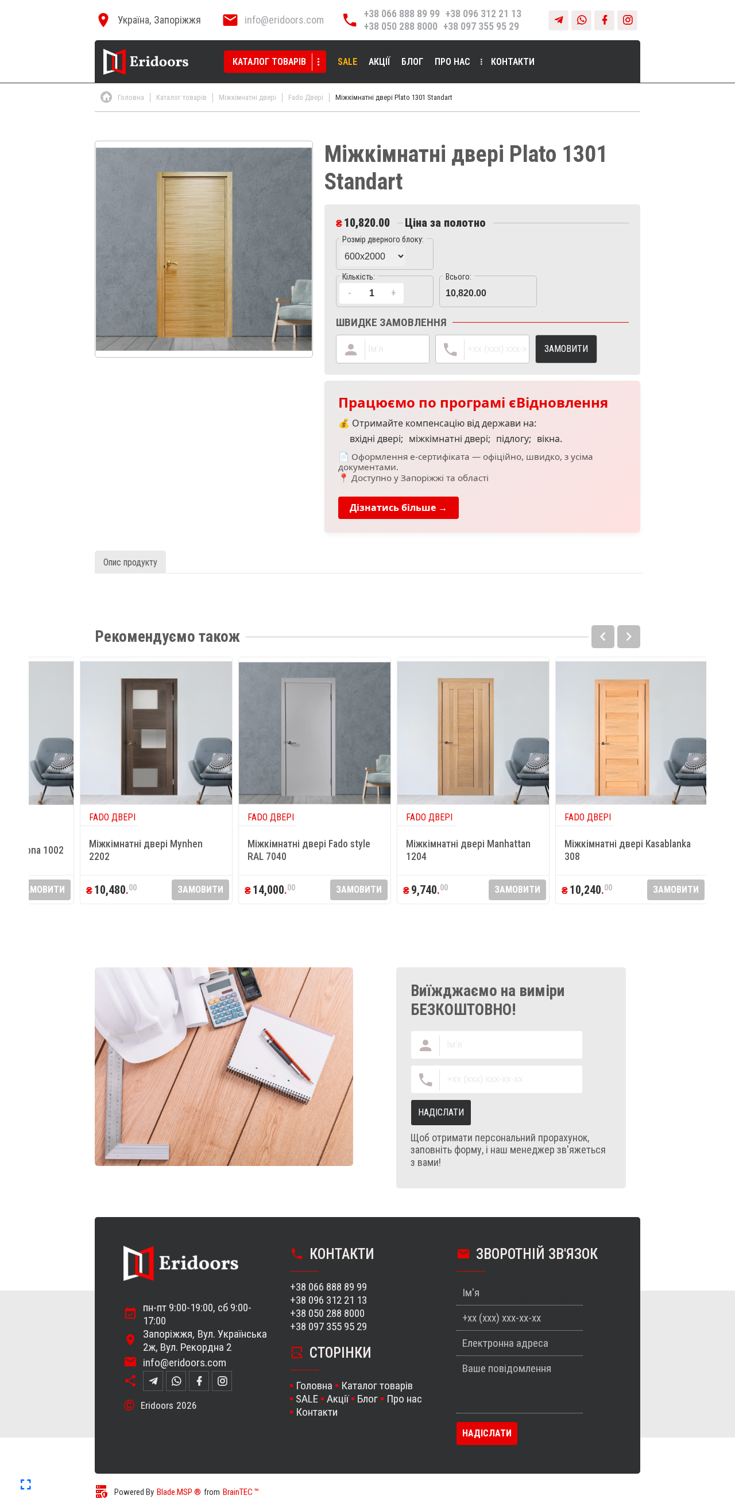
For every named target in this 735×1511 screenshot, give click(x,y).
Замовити (42, 889)
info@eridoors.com (284, 20)
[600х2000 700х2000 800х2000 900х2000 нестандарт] (385, 254)
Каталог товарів (269, 61)
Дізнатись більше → (398, 507)
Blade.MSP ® (179, 1492)
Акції (379, 61)
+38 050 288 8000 (401, 26)
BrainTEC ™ (241, 1492)
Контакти (513, 61)
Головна (314, 1385)
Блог (412, 61)
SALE (347, 61)
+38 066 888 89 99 (402, 13)
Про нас (452, 61)
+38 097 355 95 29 (481, 26)
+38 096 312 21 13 (483, 13)
